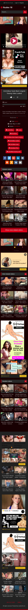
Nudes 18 (7, 7)
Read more (13, 117)
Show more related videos (14, 230)
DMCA (19, 602)
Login (16, 2)
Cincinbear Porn (14, 148)
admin (16, 121)
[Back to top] (23, 605)
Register (22, 2)
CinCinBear (10, 130)
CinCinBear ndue (14, 144)
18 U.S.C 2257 (11, 602)
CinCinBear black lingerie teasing (14, 137)
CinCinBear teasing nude (14, 151)
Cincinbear (17, 126)
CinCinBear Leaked (14, 140)
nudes (19, 130)
